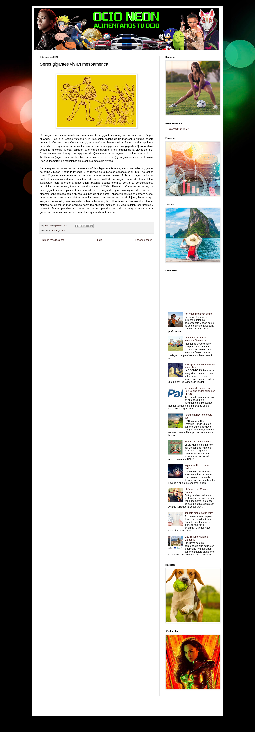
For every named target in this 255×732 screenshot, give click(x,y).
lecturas (63, 230)
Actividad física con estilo (198, 313)
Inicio (99, 240)
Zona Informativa (47, 249)
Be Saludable (62, 249)
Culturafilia (44, 259)
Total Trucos (111, 253)
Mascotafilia (69, 256)
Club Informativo (110, 249)
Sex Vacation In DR (178, 128)
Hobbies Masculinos (49, 253)
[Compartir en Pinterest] (92, 226)
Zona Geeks (140, 249)
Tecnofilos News (66, 253)
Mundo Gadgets (135, 253)
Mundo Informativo (83, 256)
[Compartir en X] (84, 226)
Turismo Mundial (100, 256)
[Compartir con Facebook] (88, 226)
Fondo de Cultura (126, 249)
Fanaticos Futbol (55, 256)
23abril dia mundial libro (198, 441)
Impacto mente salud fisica (199, 513)
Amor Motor (55, 259)
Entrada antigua (143, 240)
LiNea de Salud (76, 249)
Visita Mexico (127, 256)
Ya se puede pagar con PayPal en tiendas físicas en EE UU (200, 391)
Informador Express (93, 249)
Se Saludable (114, 256)
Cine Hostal (122, 253)
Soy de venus (80, 253)
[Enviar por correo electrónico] (76, 226)
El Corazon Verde (142, 256)
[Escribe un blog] (80, 226)
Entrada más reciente (52, 240)
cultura (55, 230)
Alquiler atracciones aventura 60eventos (195, 339)
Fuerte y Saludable (96, 253)
